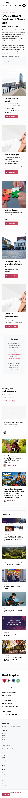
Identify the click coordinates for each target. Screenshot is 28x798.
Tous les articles (8, 400)
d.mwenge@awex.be (14, 354)
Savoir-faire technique (9, 692)
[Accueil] (7, 5)
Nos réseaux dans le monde (9, 786)
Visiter (4, 742)
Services (4, 730)
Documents (5, 777)
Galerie (4, 773)
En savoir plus (11, 116)
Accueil (4, 12)
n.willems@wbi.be (14, 370)
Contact (4, 781)
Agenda (4, 765)
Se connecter (9, 703)
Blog (3, 755)
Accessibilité (6, 689)
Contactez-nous (6, 784)
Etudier (4, 739)
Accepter (6, 794)
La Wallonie (5, 723)
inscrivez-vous (11, 326)
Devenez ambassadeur (12, 706)
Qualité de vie (6, 695)
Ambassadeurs (13, 12)
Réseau (4, 757)
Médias (4, 769)
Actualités (5, 761)
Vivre (3, 735)
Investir (4, 737)
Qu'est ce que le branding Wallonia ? (11, 726)
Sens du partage (7, 687)
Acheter (4, 733)
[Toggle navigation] (24, 5)
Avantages (5, 751)
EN (16, 789)
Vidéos (4, 775)
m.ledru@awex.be (14, 358)
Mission (4, 753)
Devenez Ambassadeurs (8, 748)
